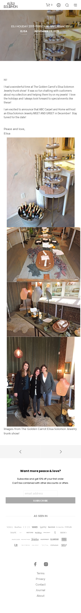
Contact (41, 584)
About (40, 595)
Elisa (23, 31)
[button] (49, 5)
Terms (40, 573)
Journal (40, 590)
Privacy (40, 578)
